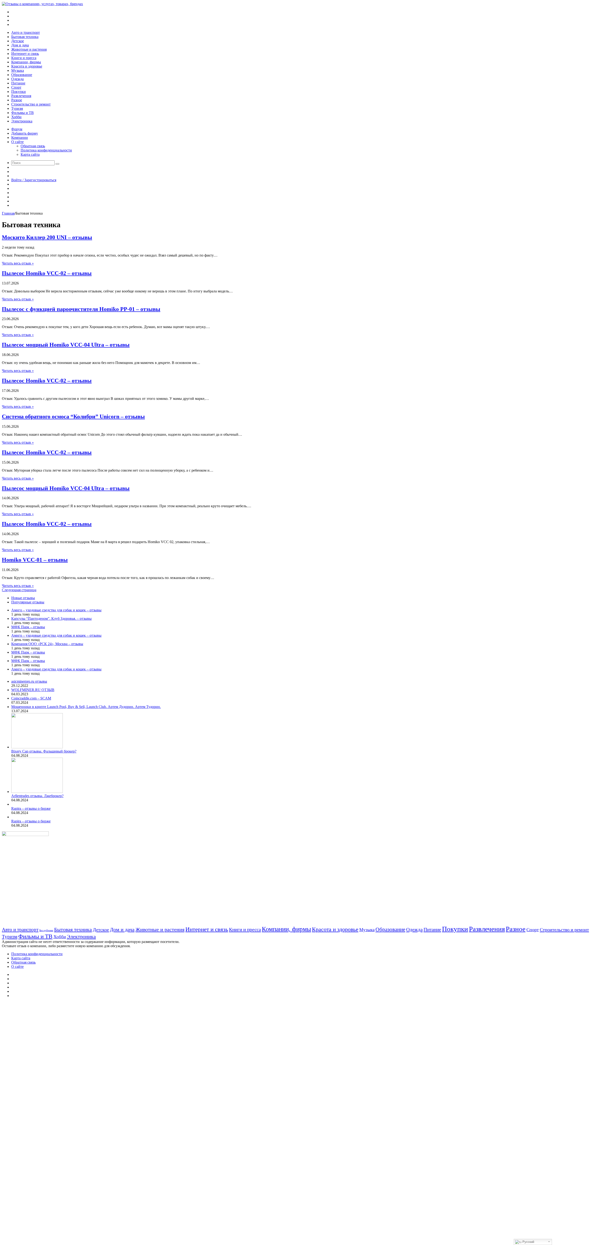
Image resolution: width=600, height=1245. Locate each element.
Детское (17, 41)
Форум (16, 129)
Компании (19, 138)
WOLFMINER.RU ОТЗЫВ (32, 690)
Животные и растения (29, 49)
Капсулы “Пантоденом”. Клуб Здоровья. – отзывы (51, 619)
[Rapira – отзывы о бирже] (12, 804)
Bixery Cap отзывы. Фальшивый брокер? (43, 751)
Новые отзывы (23, 598)
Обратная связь (33, 146)
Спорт (16, 87)
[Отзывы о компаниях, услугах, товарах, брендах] (42, 4)
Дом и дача (20, 45)
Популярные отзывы (27, 602)
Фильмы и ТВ (22, 113)
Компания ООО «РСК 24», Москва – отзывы (47, 644)
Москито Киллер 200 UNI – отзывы (47, 237)
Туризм (17, 108)
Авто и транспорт (25, 32)
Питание (18, 83)
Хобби (16, 117)
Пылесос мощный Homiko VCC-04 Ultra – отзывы (66, 345)
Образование (21, 75)
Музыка (17, 70)
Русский (527, 1242)
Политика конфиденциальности (46, 150)
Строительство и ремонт (31, 104)
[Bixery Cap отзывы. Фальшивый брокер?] (37, 747)
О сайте (17, 142)
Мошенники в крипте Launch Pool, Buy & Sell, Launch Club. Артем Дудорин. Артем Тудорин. (86, 707)
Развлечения (21, 96)
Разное (16, 100)
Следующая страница (19, 590)
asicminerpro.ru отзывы (29, 681)
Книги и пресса (23, 58)
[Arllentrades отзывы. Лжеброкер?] (37, 792)
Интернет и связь (25, 54)
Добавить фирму (24, 133)
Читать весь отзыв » (18, 263)
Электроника (21, 121)
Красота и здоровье (26, 66)
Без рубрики (46, 930)
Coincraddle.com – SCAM (31, 698)
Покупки (18, 92)
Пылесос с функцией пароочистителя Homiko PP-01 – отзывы (81, 309)
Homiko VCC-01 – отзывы (35, 560)
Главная (8, 213)
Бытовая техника (24, 37)
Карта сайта (30, 154)
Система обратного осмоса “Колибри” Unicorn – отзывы (73, 416)
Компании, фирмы (26, 62)
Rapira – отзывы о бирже (31, 808)
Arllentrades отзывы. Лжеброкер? (37, 796)
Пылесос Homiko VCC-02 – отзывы (47, 273)
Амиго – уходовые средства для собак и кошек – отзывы (56, 610)
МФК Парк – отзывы (28, 627)
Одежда (17, 79)
